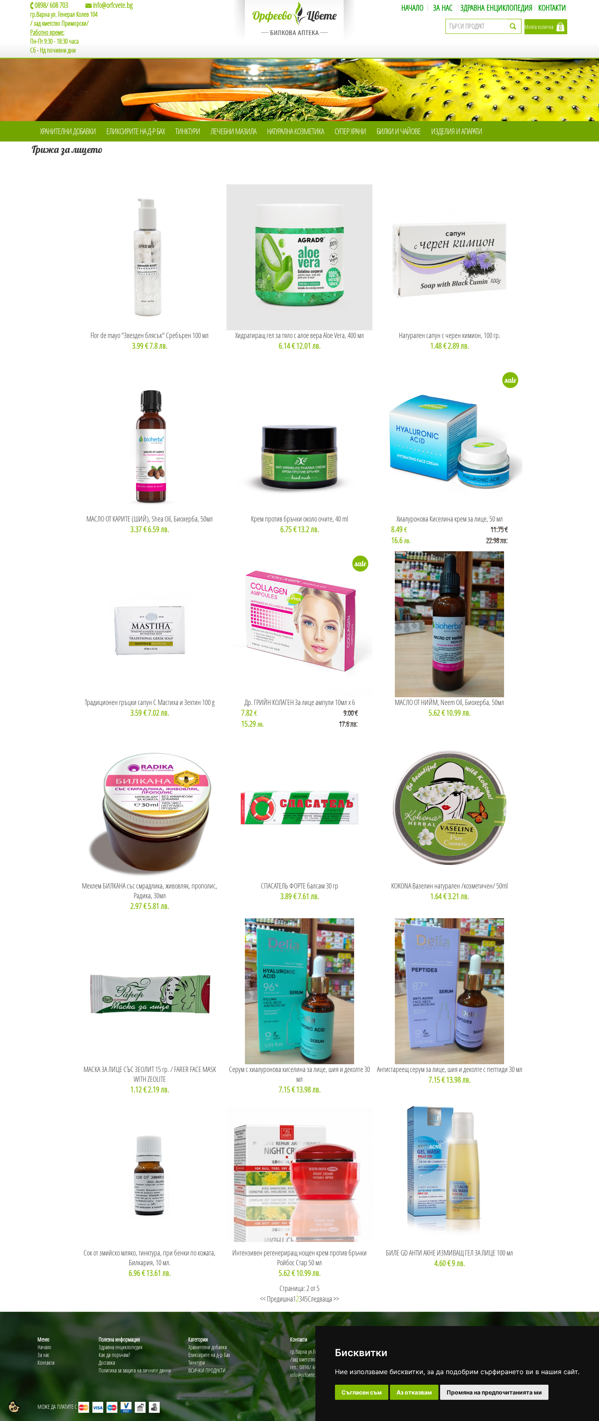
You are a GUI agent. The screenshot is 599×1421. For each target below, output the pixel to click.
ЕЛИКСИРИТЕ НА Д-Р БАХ (135, 131)
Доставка (107, 1362)
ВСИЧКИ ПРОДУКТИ (206, 1370)
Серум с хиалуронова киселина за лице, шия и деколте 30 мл (299, 1074)
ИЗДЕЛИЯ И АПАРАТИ (456, 131)
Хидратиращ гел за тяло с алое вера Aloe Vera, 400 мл (299, 335)
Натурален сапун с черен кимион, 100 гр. (449, 335)
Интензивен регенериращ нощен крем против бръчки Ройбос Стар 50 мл (299, 1257)
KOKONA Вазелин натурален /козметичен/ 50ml (449, 886)
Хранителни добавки (207, 1347)
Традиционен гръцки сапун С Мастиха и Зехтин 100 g (150, 702)
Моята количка (538, 27)
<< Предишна (276, 1299)
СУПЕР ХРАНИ (350, 131)
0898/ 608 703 (51, 5)
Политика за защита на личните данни (135, 1370)
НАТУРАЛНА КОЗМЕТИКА (295, 131)
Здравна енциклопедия (120, 1347)
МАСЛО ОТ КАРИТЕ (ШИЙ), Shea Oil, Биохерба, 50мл (149, 519)
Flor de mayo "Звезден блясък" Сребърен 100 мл (149, 335)
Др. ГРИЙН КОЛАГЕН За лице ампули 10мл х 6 (299, 702)
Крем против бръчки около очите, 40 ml (299, 519)
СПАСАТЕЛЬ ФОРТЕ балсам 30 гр (299, 886)
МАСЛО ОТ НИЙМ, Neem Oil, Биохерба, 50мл (449, 702)
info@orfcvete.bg (113, 5)
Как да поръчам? (114, 1355)
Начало (44, 1347)
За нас (43, 1355)
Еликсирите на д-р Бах (209, 1355)
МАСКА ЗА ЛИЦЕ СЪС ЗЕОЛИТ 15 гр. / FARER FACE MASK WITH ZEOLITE (150, 1074)
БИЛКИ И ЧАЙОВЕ (399, 131)
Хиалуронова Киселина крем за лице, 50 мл (449, 519)
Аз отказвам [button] (414, 1392)
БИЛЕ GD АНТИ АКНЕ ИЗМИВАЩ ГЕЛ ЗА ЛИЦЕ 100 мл (449, 1252)
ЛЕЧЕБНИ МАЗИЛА (233, 131)
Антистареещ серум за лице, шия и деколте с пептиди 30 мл (449, 1069)
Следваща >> (323, 1299)
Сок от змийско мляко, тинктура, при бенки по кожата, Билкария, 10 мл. (150, 1257)
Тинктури (196, 1362)
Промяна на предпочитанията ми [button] (494, 1392)
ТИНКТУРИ (187, 131)
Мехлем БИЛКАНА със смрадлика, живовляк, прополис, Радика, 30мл (149, 890)
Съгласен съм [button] (361, 1392)
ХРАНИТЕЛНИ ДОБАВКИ (68, 131)
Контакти (46, 1362)
